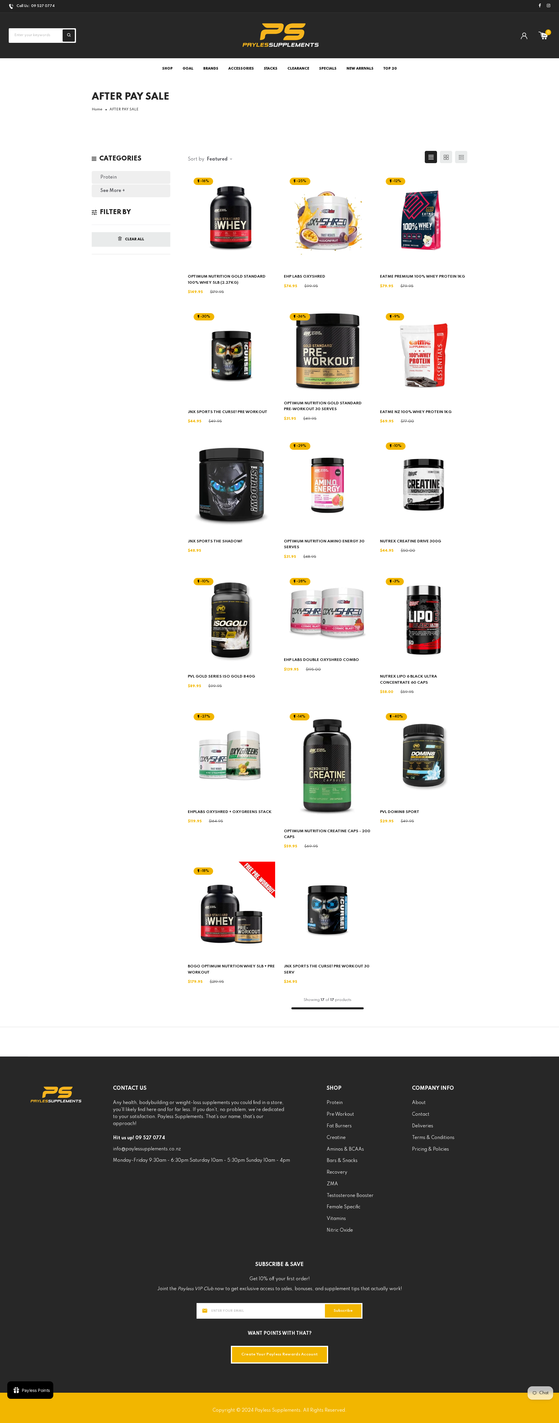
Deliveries (422, 1126)
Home (97, 109)
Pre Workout (340, 1114)
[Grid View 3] (431, 157)
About (419, 1103)
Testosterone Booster (350, 1195)
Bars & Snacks (342, 1160)
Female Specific (343, 1207)
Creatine (336, 1137)
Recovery (337, 1172)
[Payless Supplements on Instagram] (548, 5)
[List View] (461, 157)
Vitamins (336, 1218)
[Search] (69, 35)
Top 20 (390, 68)
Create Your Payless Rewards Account (279, 1354)
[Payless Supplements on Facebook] (540, 5)
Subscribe (343, 1311)
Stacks (270, 68)
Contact (420, 1114)
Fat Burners (339, 1126)
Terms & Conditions (433, 1137)
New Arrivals (360, 68)
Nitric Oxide (340, 1230)
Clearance (298, 68)
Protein (108, 177)
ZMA (332, 1184)
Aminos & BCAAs (345, 1149)
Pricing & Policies (430, 1149)
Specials (328, 68)
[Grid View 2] (446, 157)
